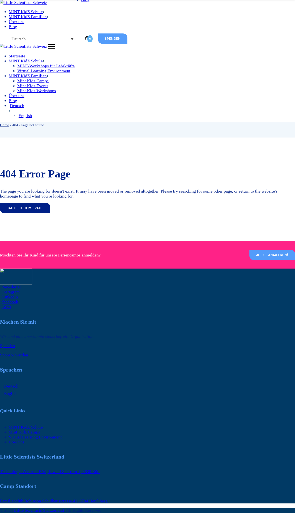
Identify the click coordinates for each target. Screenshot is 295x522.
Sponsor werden (14, 355)
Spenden (7, 345)
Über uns (16, 442)
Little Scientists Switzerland (39, 510)
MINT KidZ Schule (26, 427)
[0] (87, 38)
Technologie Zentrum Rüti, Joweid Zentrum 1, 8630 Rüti (50, 471)
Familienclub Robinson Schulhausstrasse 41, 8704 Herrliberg (54, 500)
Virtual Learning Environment (35, 437)
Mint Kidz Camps (24, 432)
